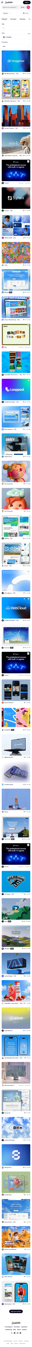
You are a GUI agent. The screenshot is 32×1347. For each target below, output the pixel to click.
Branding (22, 19)
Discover (4, 19)
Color (3, 33)
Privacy (21, 1341)
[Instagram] (17, 1333)
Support (24, 1329)
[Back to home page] (9, 2)
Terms (15, 1341)
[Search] (28, 7)
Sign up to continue (16, 1311)
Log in (27, 2)
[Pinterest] (20, 1333)
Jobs (8, 1343)
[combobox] (10, 7)
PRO (17, 73)
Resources (22, 1343)
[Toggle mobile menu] (2, 2)
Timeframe (5, 42)
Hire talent (17, 1327)
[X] (11, 1333)
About (19, 1329)
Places (16, 1343)
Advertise (27, 183)
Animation (13, 19)
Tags (3, 24)
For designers (8, 1327)
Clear (29, 33)
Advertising (8, 1329)
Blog (14, 1329)
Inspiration (24, 1327)
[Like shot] (24, 73)
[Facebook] (14, 1333)
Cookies (26, 1341)
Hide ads (21, 183)
